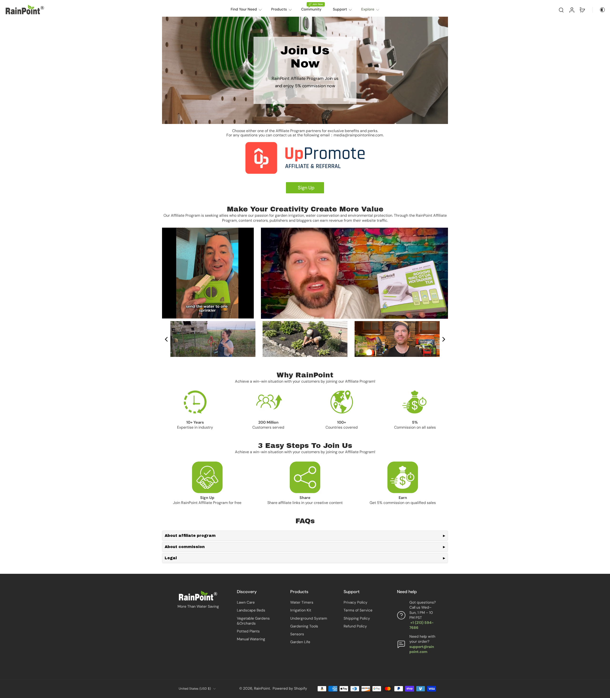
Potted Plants (248, 631)
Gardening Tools (304, 626)
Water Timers (301, 602)
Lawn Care (246, 602)
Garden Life (300, 642)
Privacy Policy (355, 602)
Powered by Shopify (290, 688)
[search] (561, 10)
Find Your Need (244, 9)
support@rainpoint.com (421, 649)
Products (279, 9)
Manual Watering (251, 639)
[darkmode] (599, 10)
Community (311, 9)
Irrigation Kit (300, 610)
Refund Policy (355, 626)
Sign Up (305, 188)
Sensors (297, 634)
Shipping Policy (357, 618)
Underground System (308, 618)
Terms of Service (358, 610)
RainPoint (262, 688)
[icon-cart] (582, 10)
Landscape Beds (251, 610)
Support (340, 9)
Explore (367, 9)
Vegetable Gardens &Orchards (253, 621)
